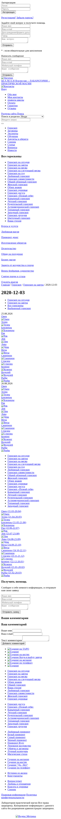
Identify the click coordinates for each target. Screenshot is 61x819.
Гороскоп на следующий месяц (24, 170)
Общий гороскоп (17, 685)
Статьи (11, 144)
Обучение (13, 136)
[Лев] (4, 341)
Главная (5, 284)
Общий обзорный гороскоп (22, 181)
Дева (3, 344)
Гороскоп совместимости (21, 179)
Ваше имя (6, 630)
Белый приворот (16, 734)
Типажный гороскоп (19, 209)
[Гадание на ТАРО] (18, 649)
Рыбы (4, 378)
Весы (4, 350)
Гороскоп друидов (17, 215)
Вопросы (12, 147)
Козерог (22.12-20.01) (12, 561)
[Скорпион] (8, 358)
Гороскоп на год (16, 173)
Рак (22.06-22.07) (10, 528)
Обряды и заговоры (18, 748)
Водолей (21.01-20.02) (13, 567)
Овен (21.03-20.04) (11, 511)
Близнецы (6, 327)
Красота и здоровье (18, 786)
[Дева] (5, 347)
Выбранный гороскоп (19, 308)
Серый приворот (16, 737)
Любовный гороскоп (19, 176)
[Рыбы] (5, 380)
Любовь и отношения (19, 784)
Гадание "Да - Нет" (18, 765)
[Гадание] (13, 651)
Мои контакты (15, 97)
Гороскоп (12, 128)
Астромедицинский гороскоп (23, 207)
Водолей (5, 372)
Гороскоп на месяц (17, 167)
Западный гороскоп (18, 212)
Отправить (8, 45)
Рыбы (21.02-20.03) (11, 572)
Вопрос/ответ (15, 781)
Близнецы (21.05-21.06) (13, 522)
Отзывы (12, 108)
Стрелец (5, 361)
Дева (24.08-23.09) (11, 539)
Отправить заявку (11, 612)
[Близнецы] (7, 330)
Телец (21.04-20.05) (11, 517)
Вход (4, 89)
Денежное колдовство (19, 745)
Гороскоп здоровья (17, 190)
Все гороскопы (15, 305)
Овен (4, 316)
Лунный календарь (18, 751)
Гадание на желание (18, 759)
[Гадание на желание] (20, 660)
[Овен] (5, 319)
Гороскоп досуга (16, 193)
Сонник (12, 142)
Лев (3, 338)
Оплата (11, 102)
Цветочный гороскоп (19, 218)
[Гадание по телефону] (20, 663)
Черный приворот (17, 740)
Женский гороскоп (18, 184)
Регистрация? (8, 17)
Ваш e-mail (7, 634)
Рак (3, 333)
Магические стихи (17, 754)
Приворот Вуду (16, 743)
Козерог (5, 366)
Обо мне (12, 94)
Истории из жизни (17, 773)
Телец (4, 322)
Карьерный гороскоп (19, 198)
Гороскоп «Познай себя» (21, 195)
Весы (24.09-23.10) (11, 544)
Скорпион (6, 355)
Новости (12, 150)
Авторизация (9, 12)
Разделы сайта (9, 113)
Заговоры (13, 130)
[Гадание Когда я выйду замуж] (25, 657)
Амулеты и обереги (18, 139)
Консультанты (15, 775)
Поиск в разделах (10, 116)
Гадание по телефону (19, 767)
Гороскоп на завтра (18, 165)
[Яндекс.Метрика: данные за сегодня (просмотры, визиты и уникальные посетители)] (26, 816)
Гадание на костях (17, 762)
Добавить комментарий (13, 643)
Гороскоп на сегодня (18, 162)
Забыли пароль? (24, 17)
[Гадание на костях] (18, 654)
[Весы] (5, 352)
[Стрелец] (7, 364)
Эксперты (13, 133)
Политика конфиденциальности (19, 796)
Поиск (20, 113)
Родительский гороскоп (20, 204)
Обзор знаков (15, 187)
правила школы (16, 100)
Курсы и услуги (9, 226)
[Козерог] (6, 369)
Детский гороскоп (17, 201)
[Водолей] (7, 375)
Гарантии (13, 105)
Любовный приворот (19, 731)
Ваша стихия (14, 221)
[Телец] (5, 324)
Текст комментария (11, 640)
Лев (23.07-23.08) (10, 533)
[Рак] (4, 336)
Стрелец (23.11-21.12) (12, 556)
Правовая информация (13, 794)
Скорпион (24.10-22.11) (13, 550)
